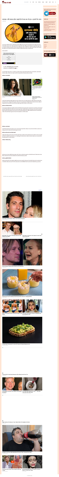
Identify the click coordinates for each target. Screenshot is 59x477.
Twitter (45, 47)
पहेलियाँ (46, 2)
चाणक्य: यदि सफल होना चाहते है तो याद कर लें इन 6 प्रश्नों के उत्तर (33, 176)
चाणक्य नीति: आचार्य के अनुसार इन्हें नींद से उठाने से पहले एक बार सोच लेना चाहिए (12, 176)
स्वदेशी (50, 2)
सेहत (36, 2)
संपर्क (52, 2)
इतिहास (43, 2)
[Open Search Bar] (55, 2)
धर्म (30, 2)
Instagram (45, 46)
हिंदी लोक (39, 2)
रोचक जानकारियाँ (26, 2)
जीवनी (33, 2)
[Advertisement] (22, 12)
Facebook (45, 44)
